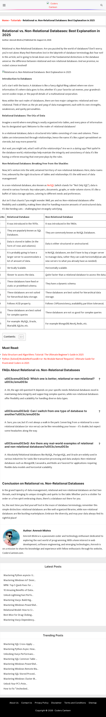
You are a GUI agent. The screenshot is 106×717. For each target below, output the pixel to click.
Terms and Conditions (75, 702)
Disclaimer (56, 702)
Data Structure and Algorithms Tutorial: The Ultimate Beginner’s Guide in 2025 (43, 355)
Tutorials (16, 20)
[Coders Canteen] (53, 6)
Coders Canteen (63, 710)
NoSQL (50, 185)
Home (5, 20)
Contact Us (26, 702)
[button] (101, 5)
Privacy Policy (41, 702)
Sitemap (93, 702)
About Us (14, 702)
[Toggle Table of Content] (20, 336)
